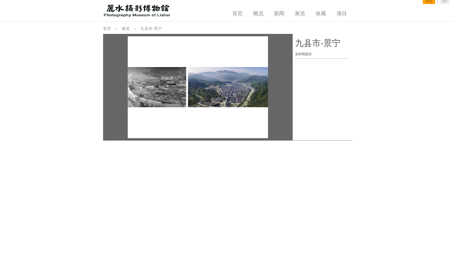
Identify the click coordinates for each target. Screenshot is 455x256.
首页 (237, 13)
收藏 (321, 13)
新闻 (279, 13)
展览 (300, 13)
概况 (258, 13)
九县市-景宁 (151, 29)
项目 (342, 13)
